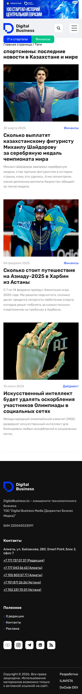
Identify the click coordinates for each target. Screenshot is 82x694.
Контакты (13, 622)
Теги (38, 44)
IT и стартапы (17, 39)
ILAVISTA (66, 681)
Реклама (12, 629)
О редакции (15, 616)
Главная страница (17, 44)
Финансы (43, 39)
